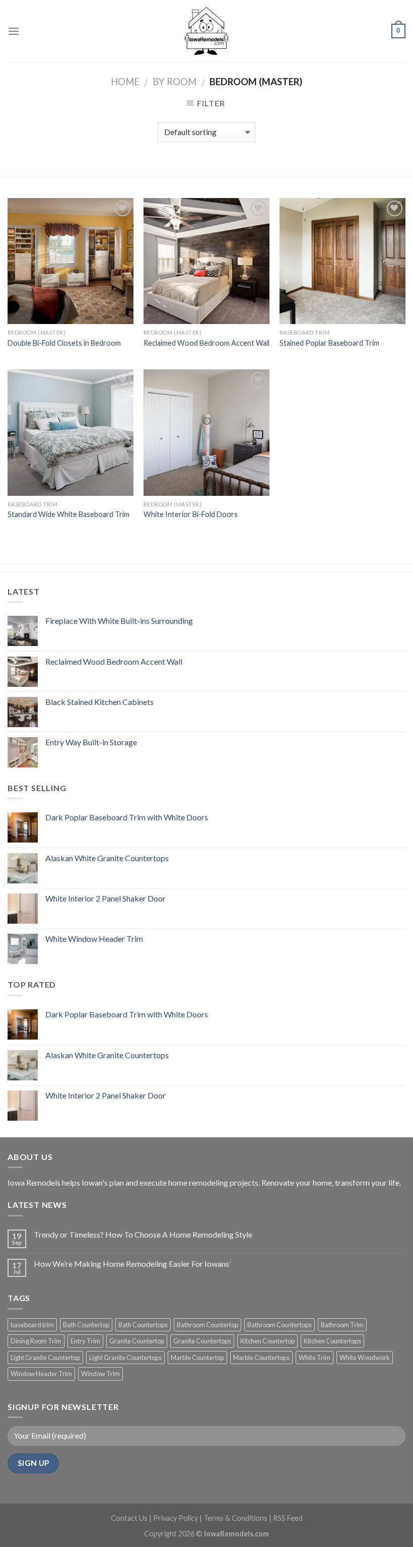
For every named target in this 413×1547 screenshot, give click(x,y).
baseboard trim (32, 1325)
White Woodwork (364, 1357)
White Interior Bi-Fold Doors (191, 514)
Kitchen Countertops (332, 1341)
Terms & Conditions (235, 1518)
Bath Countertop (86, 1325)
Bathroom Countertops (279, 1325)
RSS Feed (288, 1518)
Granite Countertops (202, 1341)
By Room (174, 81)
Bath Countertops (143, 1325)
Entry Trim (85, 1341)
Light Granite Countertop (45, 1357)
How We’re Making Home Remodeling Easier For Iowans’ (132, 1263)
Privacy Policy (175, 1518)
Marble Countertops (261, 1357)
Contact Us (129, 1518)
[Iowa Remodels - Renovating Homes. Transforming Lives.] (206, 30)
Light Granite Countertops (125, 1357)
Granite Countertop (136, 1341)
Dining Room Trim (36, 1341)
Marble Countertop (197, 1357)
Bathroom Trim (342, 1325)
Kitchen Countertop (267, 1341)
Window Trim (100, 1374)
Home (125, 81)
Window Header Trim (41, 1374)
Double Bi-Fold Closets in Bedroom (64, 343)
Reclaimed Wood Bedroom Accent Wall (206, 343)
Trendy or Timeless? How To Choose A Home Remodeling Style (143, 1234)
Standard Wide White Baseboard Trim (68, 514)
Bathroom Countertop (207, 1325)
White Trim (314, 1357)
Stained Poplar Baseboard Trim (329, 343)
